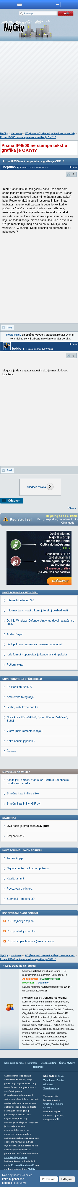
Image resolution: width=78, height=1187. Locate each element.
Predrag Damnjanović (22, 1165)
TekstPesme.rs (51, 1088)
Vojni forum (49, 1080)
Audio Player (15, 634)
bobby (16, 348)
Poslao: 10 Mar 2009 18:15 (34, 167)
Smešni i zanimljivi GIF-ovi (24, 803)
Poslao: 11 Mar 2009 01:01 (39, 349)
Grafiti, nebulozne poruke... (24, 707)
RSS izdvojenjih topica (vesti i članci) (30, 941)
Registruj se (13, 334)
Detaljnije (43, 982)
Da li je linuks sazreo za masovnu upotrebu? (34, 644)
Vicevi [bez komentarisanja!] (24, 730)
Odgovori (14, 500)
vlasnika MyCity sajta (15, 1157)
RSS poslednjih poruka (21, 931)
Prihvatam (48, 1179)
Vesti (60, 1076)
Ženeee (11, 751)
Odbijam (67, 1179)
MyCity (4, 133)
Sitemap (32, 1063)
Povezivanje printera (19, 888)
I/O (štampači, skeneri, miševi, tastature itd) (50, 133)
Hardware (16, 133)
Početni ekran (15, 664)
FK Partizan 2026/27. (20, 686)
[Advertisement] (39, 87)
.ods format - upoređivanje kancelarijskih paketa (37, 654)
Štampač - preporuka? (20, 898)
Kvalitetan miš (16, 878)
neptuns (9, 167)
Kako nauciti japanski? (21, 741)
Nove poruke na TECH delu (20, 592)
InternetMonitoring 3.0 (20, 600)
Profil (9, 327)
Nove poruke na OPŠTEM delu (22, 679)
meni (19, 4)
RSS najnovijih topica (20, 921)
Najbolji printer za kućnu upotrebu (28, 868)
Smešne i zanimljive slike (23, 793)
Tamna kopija (15, 858)
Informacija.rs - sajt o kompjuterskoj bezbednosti (37, 610)
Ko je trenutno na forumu (20, 965)
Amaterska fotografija (20, 697)
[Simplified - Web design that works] (57, 1119)
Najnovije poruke (14, 1063)
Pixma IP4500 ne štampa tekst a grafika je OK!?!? (28, 137)
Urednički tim (48, 1063)
